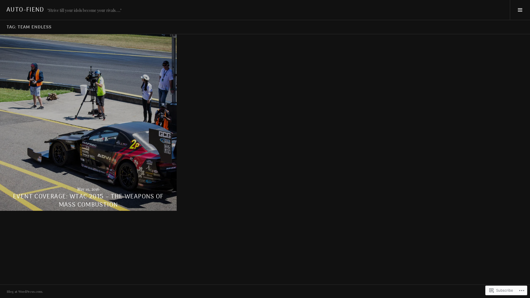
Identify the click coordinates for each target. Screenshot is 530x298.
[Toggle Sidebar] (520, 10)
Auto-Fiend (25, 10)
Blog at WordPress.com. (25, 291)
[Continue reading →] (88, 122)
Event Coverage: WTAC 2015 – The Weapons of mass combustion (88, 201)
